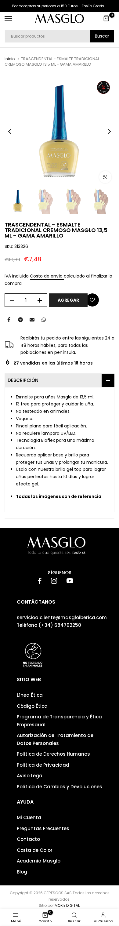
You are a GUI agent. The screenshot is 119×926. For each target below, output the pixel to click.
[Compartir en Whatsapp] (43, 319)
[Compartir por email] (32, 319)
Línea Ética (30, 695)
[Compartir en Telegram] (20, 319)
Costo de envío (47, 276)
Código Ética (32, 706)
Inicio (10, 59)
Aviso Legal (30, 775)
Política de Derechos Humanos (53, 754)
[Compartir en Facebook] (9, 319)
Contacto (28, 839)
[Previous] (14, 131)
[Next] (105, 131)
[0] (106, 18)
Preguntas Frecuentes (43, 828)
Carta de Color (34, 850)
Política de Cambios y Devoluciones (59, 786)
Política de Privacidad (43, 765)
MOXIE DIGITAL (67, 905)
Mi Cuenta (29, 817)
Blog (22, 872)
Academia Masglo (38, 861)
